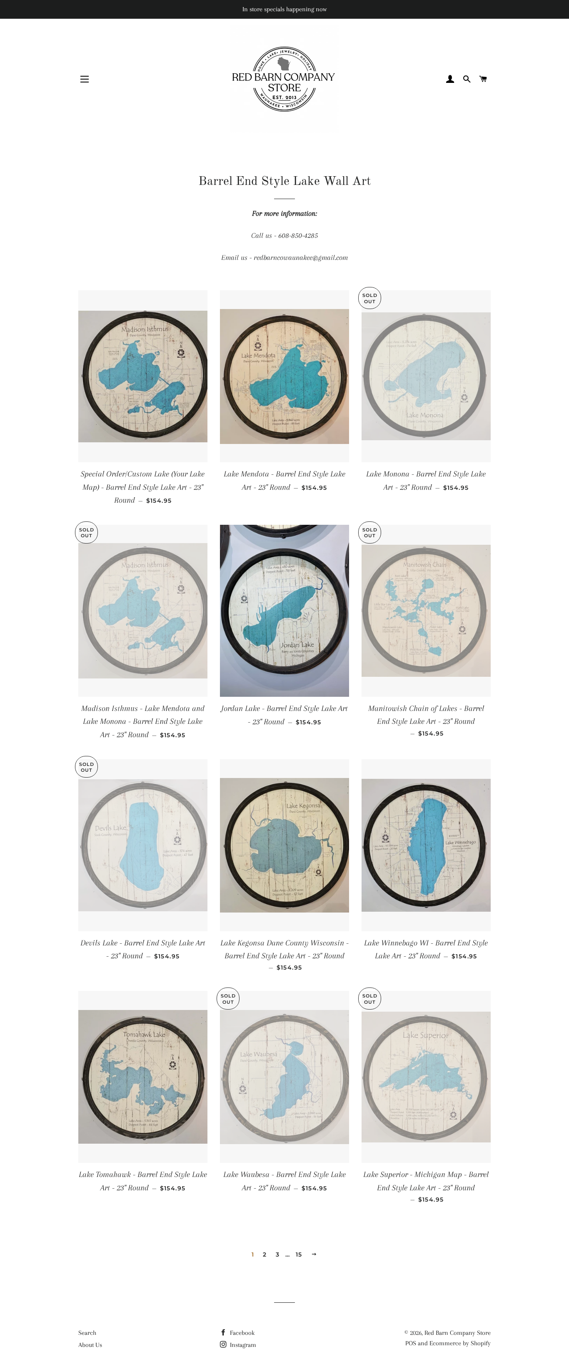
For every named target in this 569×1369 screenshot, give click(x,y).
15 (299, 1254)
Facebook (241, 1333)
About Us (90, 1345)
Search (87, 1333)
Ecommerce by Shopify (460, 1343)
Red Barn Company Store (457, 1333)
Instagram (242, 1345)
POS (410, 1343)
